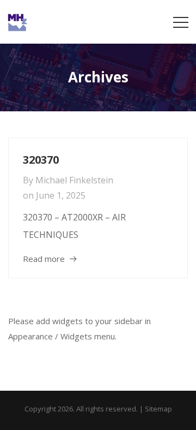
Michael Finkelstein (74, 180)
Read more (44, 258)
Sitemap (158, 409)
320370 (41, 159)
